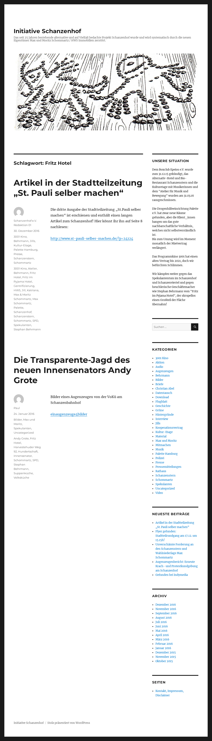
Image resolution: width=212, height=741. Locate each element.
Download (162, 397)
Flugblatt (161, 401)
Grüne (159, 410)
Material (160, 436)
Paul (17, 408)
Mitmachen (163, 445)
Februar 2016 (164, 644)
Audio (159, 367)
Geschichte (162, 406)
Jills (32, 241)
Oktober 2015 (164, 661)
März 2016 (162, 639)
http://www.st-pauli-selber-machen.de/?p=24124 (92, 238)
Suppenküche (23, 473)
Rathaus (160, 471)
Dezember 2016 (165, 604)
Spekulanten (22, 325)
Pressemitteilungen (168, 467)
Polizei (159, 458)
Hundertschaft (28, 451)
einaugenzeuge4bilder (69, 414)
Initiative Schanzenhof (47, 31)
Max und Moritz (166, 441)
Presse (18, 254)
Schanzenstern (24, 258)
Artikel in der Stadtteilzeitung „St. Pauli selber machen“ (78, 188)
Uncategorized (24, 432)
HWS (17, 290)
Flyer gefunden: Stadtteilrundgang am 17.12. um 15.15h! (176, 536)
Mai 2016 (161, 631)
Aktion (159, 362)
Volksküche (21, 477)
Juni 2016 (161, 626)
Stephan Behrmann (27, 329)
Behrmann (21, 241)
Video (159, 493)
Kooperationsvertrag (169, 427)
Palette (18, 307)
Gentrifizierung (24, 285)
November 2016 (165, 609)
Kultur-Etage (22, 245)
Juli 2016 (161, 622)
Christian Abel (164, 388)
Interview (161, 419)
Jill (24, 290)
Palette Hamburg (25, 249)
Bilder (18, 419)
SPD (35, 320)
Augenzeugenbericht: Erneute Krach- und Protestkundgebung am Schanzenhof (176, 566)
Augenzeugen (164, 371)
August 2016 (163, 618)
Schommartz (22, 262)
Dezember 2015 (165, 652)
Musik (159, 449)
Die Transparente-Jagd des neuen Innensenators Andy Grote (72, 370)
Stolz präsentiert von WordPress (68, 723)
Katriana (33, 290)
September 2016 (166, 613)
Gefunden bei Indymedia (171, 575)
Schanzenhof (22, 312)
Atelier (32, 268)
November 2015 (165, 657)
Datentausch (163, 393)
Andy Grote (21, 438)
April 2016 (162, 635)
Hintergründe (164, 414)
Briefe (159, 384)
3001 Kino (20, 236)
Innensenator (23, 455)
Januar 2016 (163, 648)
